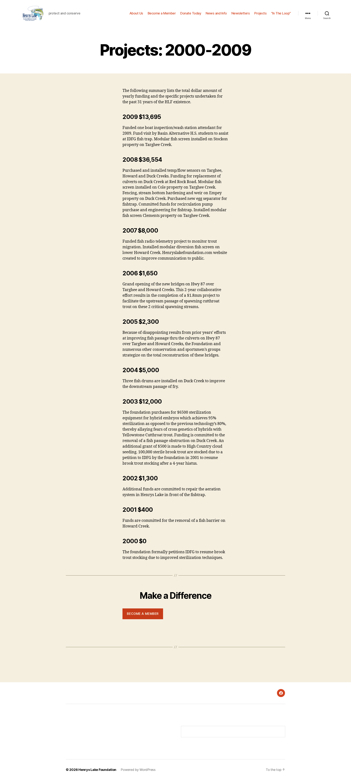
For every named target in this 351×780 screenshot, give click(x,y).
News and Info (216, 13)
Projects (260, 13)
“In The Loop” (281, 13)
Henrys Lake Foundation (97, 770)
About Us (136, 13)
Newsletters (240, 13)
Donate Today (190, 13)
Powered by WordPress (138, 770)
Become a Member (162, 13)
